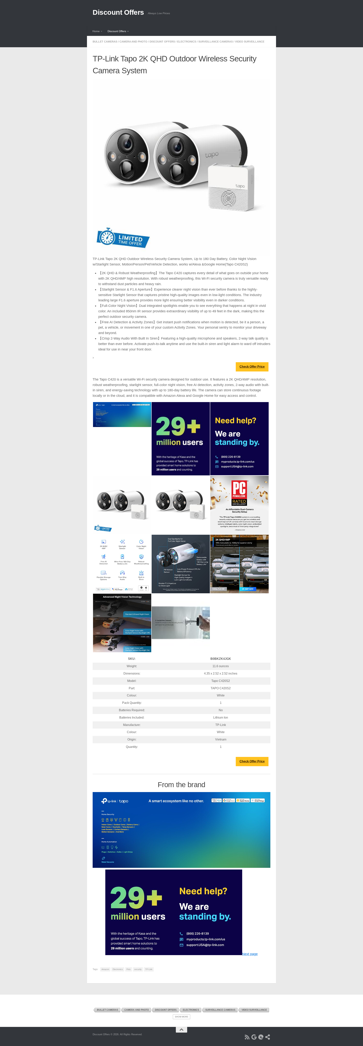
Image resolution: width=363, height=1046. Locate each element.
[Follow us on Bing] (261, 1037)
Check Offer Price (252, 366)
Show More (181, 1017)
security (138, 969)
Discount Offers (118, 12)
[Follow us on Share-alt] (267, 1037)
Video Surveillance (249, 41)
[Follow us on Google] (254, 1037)
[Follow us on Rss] (247, 1037)
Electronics (186, 41)
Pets (128, 969)
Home (96, 31)
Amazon (105, 969)
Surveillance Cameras (215, 41)
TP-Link (148, 969)
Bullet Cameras (105, 41)
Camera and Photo (133, 41)
